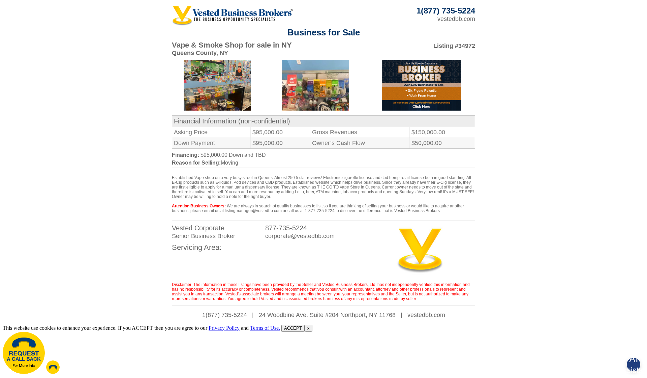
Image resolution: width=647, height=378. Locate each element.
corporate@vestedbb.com (300, 236)
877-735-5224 (286, 228)
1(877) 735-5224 (224, 315)
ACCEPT (293, 328)
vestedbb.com (456, 19)
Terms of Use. (265, 328)
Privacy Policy (224, 328)
